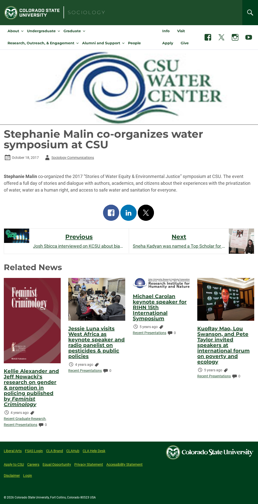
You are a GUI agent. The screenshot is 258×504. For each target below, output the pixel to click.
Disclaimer (12, 476)
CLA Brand (54, 451)
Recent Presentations (20, 425)
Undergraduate (41, 31)
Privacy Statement (88, 464)
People (134, 43)
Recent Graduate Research (25, 419)
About (13, 31)
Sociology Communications (68, 158)
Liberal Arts (13, 451)
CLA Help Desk (94, 451)
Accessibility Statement (124, 464)
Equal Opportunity (57, 464)
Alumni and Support (101, 43)
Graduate (72, 31)
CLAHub (72, 451)
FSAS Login (34, 451)
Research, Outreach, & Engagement (41, 43)
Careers (33, 464)
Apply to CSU (14, 464)
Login (27, 476)
